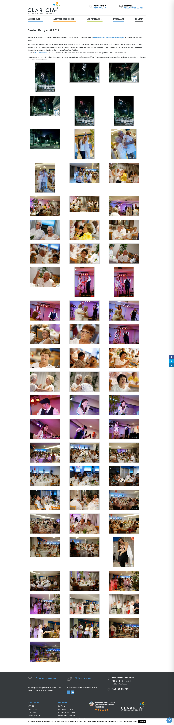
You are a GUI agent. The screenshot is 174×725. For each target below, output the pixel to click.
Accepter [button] (142, 721)
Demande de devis (66, 712)
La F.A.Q (61, 706)
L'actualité (118, 19)
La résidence (34, 709)
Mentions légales (66, 715)
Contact (139, 19)
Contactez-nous (46, 678)
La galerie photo (66, 709)
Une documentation (133, 8)
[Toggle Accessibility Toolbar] (169, 720)
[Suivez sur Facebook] (68, 692)
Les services (33, 712)
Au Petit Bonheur (41, 53)
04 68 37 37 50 (100, 8)
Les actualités (34, 715)
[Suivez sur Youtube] (72, 692)
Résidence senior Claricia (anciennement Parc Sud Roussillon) (105, 705)
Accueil (31, 706)
